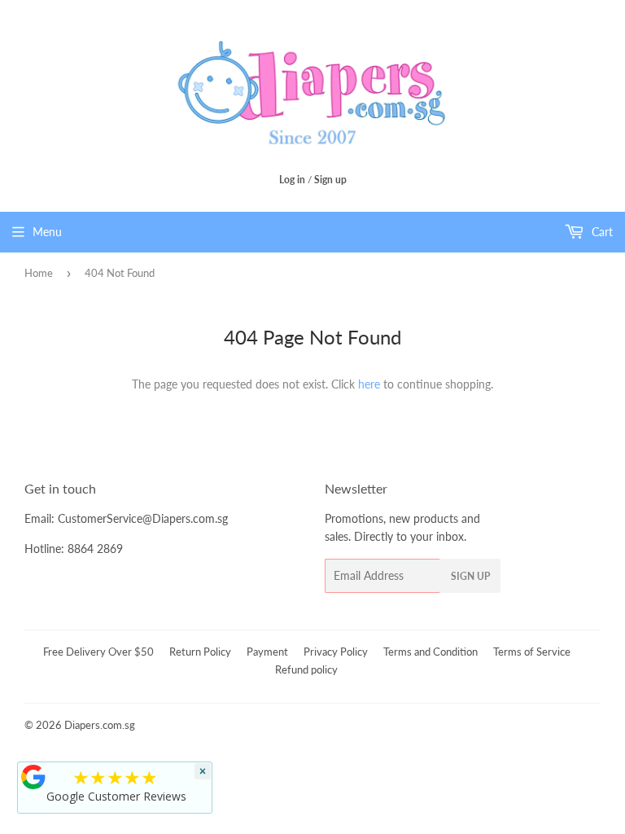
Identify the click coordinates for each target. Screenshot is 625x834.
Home (38, 272)
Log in (292, 179)
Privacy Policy (336, 651)
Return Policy (200, 651)
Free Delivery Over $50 (98, 651)
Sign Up (470, 576)
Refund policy (306, 669)
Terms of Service (531, 651)
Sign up (330, 179)
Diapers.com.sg (99, 724)
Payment (267, 651)
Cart (600, 232)
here (369, 384)
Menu (47, 232)
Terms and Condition (430, 651)
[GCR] (33, 777)
